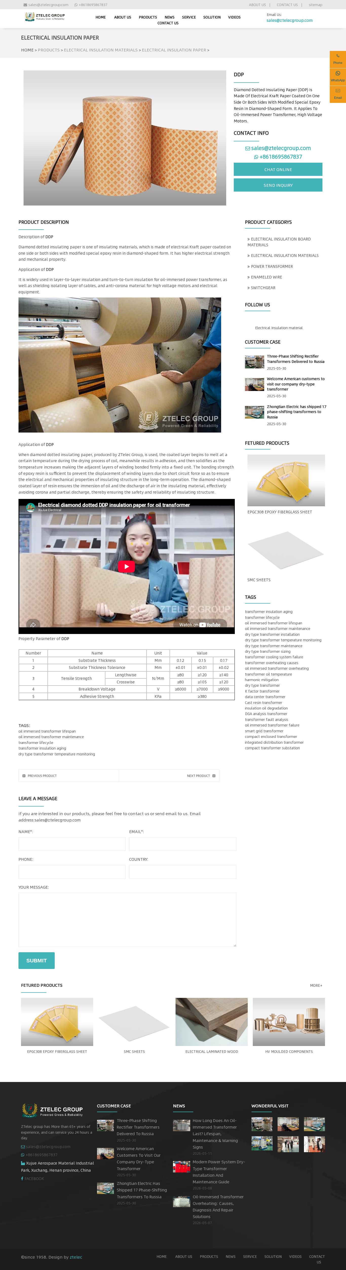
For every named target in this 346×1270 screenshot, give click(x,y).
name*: (25, 831)
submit (36, 960)
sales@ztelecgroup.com (48, 4)
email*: (136, 831)
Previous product (42, 775)
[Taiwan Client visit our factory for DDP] (288, 1143)
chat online (278, 169)
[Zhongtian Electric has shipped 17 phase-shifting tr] (314, 1123)
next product (198, 775)
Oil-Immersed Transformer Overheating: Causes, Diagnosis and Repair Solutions (218, 1206)
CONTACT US (287, 4)
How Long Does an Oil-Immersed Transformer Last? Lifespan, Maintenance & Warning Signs (215, 1133)
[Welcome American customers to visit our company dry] (288, 1123)
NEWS (170, 17)
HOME (27, 49)
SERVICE (189, 17)
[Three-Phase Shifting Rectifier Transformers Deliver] (262, 1123)
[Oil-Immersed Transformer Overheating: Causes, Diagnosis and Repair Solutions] (181, 1200)
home (100, 17)
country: (138, 859)
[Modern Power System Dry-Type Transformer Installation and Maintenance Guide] (181, 1166)
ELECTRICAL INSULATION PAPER (174, 49)
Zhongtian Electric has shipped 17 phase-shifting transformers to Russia (296, 412)
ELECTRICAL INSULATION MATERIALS (101, 49)
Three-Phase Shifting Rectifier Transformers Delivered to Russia (295, 358)
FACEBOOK (34, 1178)
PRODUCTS (148, 17)
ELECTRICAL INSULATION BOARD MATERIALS (279, 242)
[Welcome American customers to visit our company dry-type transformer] (254, 383)
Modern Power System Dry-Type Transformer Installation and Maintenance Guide (219, 1172)
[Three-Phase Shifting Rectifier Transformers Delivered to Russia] (254, 361)
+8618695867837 (93, 4)
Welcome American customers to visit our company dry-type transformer (296, 384)
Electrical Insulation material (279, 327)
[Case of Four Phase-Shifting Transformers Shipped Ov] (262, 1142)
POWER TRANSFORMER (272, 266)
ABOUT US (257, 4)
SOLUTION (212, 17)
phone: (25, 859)
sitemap (315, 4)
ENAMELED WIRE (266, 277)
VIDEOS (234, 17)
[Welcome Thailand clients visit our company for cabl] (314, 1143)
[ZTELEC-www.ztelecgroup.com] (44, 15)
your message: (33, 887)
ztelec (76, 1257)
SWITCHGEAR (263, 288)
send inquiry (278, 185)
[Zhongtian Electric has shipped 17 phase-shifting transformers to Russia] (254, 411)
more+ (316, 985)
